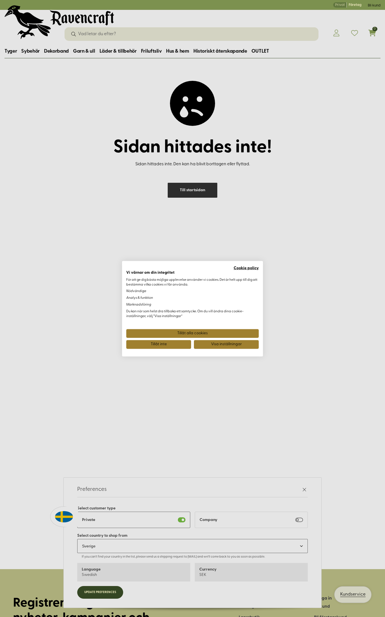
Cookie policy (246, 268)
